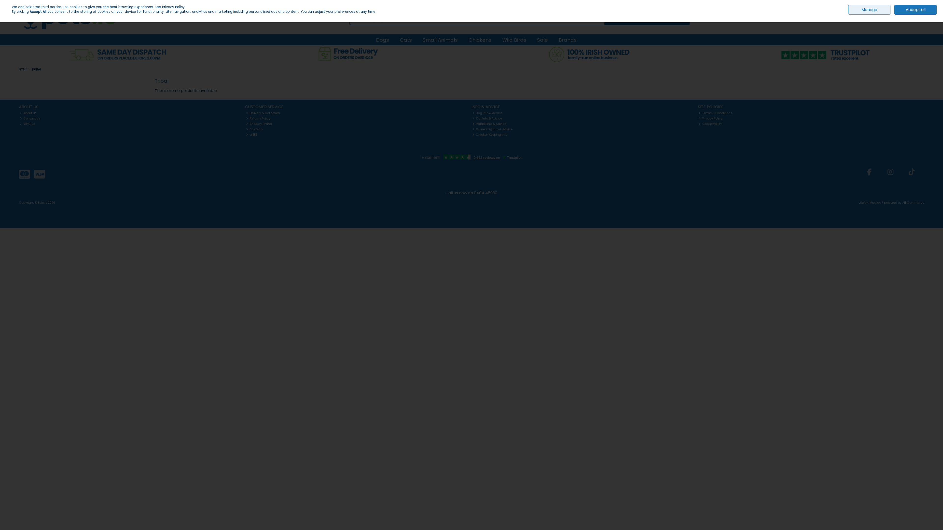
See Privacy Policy (170, 7)
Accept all (916, 10)
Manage (869, 10)
